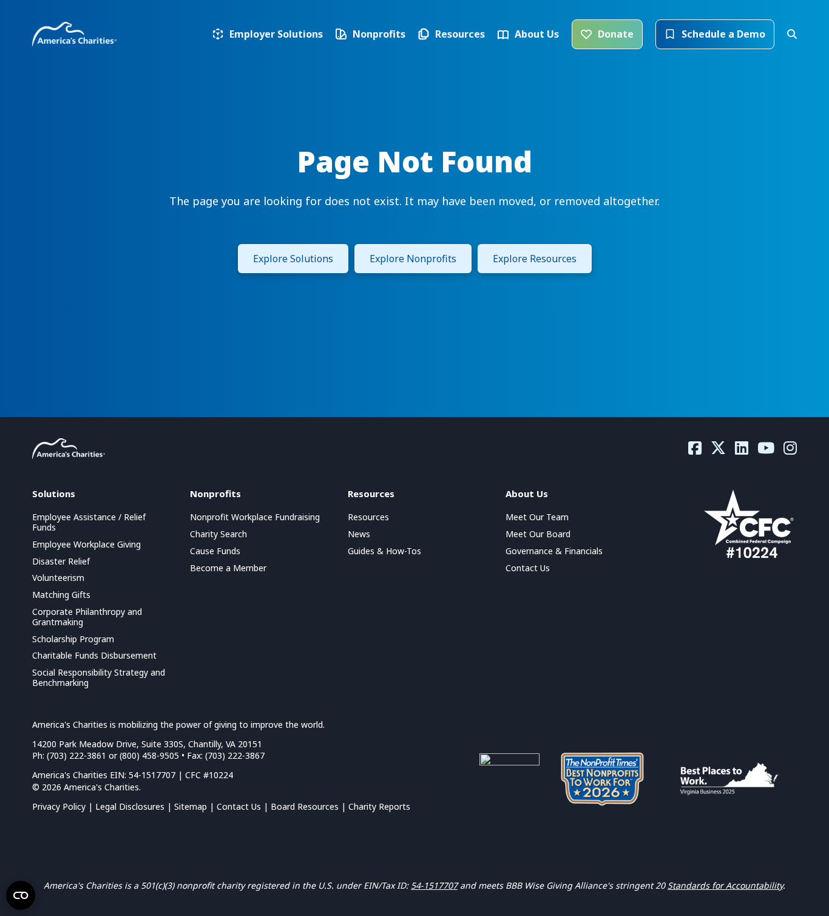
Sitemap (190, 806)
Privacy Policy (59, 806)
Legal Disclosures (129, 806)
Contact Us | (244, 806)
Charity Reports (379, 806)
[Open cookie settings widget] (20, 895)
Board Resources (305, 806)
